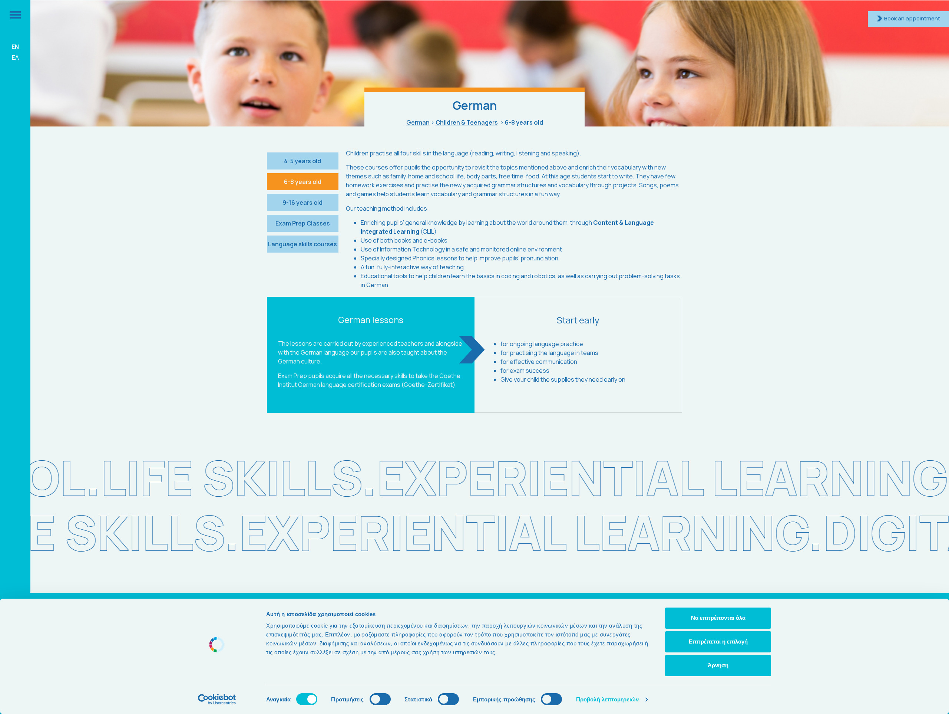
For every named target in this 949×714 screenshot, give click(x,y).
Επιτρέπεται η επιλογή (718, 641)
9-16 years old (302, 202)
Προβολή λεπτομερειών (607, 699)
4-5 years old (302, 161)
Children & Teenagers (467, 122)
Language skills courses (302, 244)
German (418, 122)
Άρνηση (718, 665)
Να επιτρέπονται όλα (718, 618)
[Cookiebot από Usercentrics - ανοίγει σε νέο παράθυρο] (217, 699)
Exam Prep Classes (302, 223)
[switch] (380, 699)
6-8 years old (302, 182)
